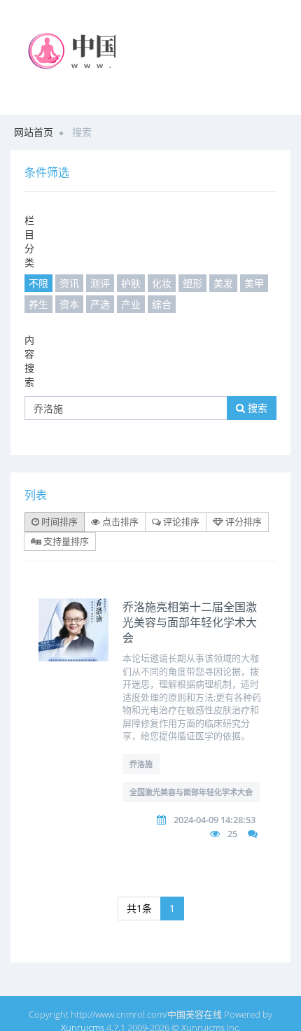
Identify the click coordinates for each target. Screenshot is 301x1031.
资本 (69, 304)
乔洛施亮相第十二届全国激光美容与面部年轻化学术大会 (189, 622)
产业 (131, 304)
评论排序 (180, 521)
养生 (38, 304)
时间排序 (58, 521)
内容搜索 (29, 360)
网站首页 (33, 132)
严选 (100, 304)
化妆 (162, 283)
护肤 (131, 283)
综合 (162, 304)
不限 (38, 283)
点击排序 (119, 521)
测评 (100, 283)
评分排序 (242, 521)
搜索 (256, 407)
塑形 (192, 283)
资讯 (69, 283)
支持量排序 (65, 541)
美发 (223, 283)
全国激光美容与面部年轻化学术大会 (191, 792)
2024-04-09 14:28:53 (214, 819)
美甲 (254, 283)
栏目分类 (29, 241)
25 (232, 833)
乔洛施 (141, 764)
